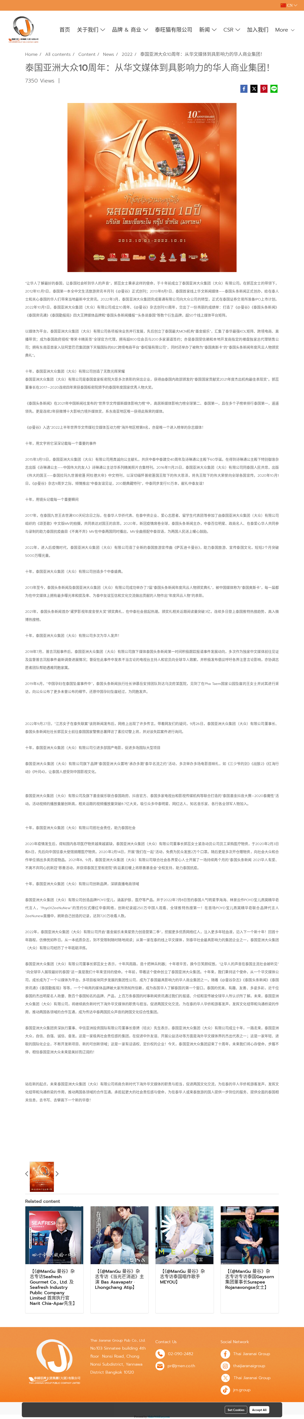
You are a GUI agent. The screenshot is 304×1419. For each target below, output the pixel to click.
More (282, 30)
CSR (229, 30)
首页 (64, 30)
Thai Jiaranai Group (251, 1354)
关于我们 (88, 30)
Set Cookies (236, 1410)
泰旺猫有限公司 (173, 30)
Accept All (259, 1410)
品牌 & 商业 (127, 30)
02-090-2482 (180, 1354)
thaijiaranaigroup (249, 1366)
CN (290, 5)
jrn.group (242, 1390)
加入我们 (257, 30)
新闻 (205, 30)
